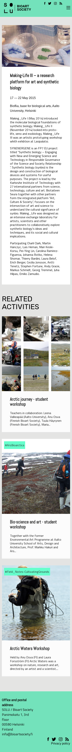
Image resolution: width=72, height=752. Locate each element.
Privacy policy (60, 743)
